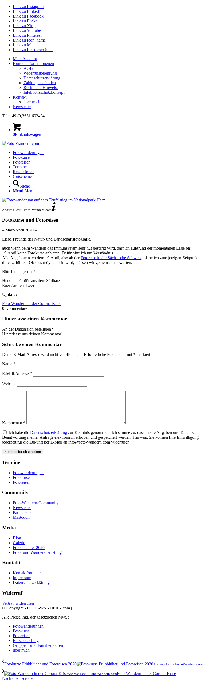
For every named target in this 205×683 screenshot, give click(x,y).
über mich (31, 102)
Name (8, 363)
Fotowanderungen (28, 472)
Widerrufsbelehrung (40, 73)
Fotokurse (21, 477)
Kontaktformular (27, 573)
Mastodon (21, 517)
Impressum (22, 577)
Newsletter (22, 106)
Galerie (19, 542)
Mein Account (25, 58)
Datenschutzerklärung (41, 78)
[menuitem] (108, 58)
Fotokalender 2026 (29, 547)
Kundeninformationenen (33, 63)
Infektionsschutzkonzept (43, 92)
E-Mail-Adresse (17, 373)
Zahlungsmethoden (39, 82)
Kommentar (13, 423)
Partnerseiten (23, 512)
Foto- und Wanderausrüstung (37, 552)
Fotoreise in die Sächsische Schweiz (111, 257)
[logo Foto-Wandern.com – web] (20, 143)
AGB (28, 68)
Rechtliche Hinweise (40, 87)
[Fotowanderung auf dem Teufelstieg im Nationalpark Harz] (53, 200)
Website (8, 383)
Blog (17, 538)
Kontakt (19, 97)
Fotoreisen (21, 482)
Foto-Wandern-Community (35, 503)
